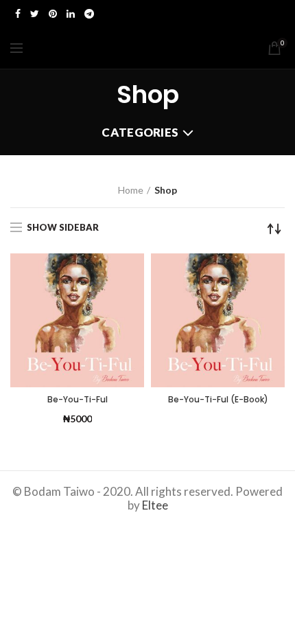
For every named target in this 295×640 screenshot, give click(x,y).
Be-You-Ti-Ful (77, 399)
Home (130, 190)
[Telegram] (89, 14)
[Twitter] (34, 14)
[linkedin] (71, 14)
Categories (140, 132)
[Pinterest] (53, 14)
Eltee (155, 505)
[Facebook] (17, 14)
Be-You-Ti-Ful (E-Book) (218, 399)
